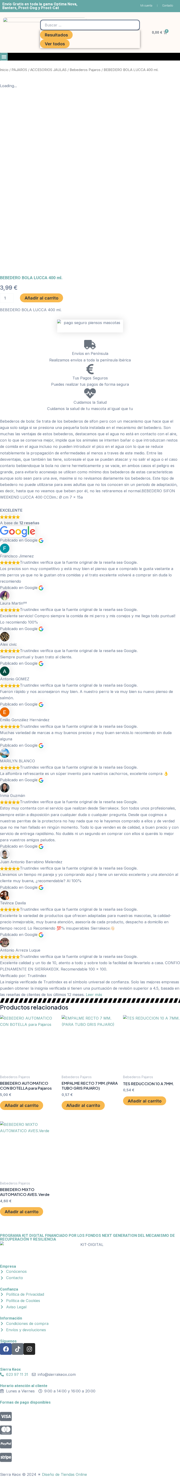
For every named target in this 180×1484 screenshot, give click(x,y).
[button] (4, 57)
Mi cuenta (146, 5)
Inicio (4, 70)
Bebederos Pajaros (85, 70)
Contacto (167, 5)
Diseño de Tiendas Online (64, 1474)
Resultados (56, 34)
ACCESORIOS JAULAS (48, 70)
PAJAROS (19, 70)
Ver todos (55, 43)
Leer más (94, 994)
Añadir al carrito (41, 297)
